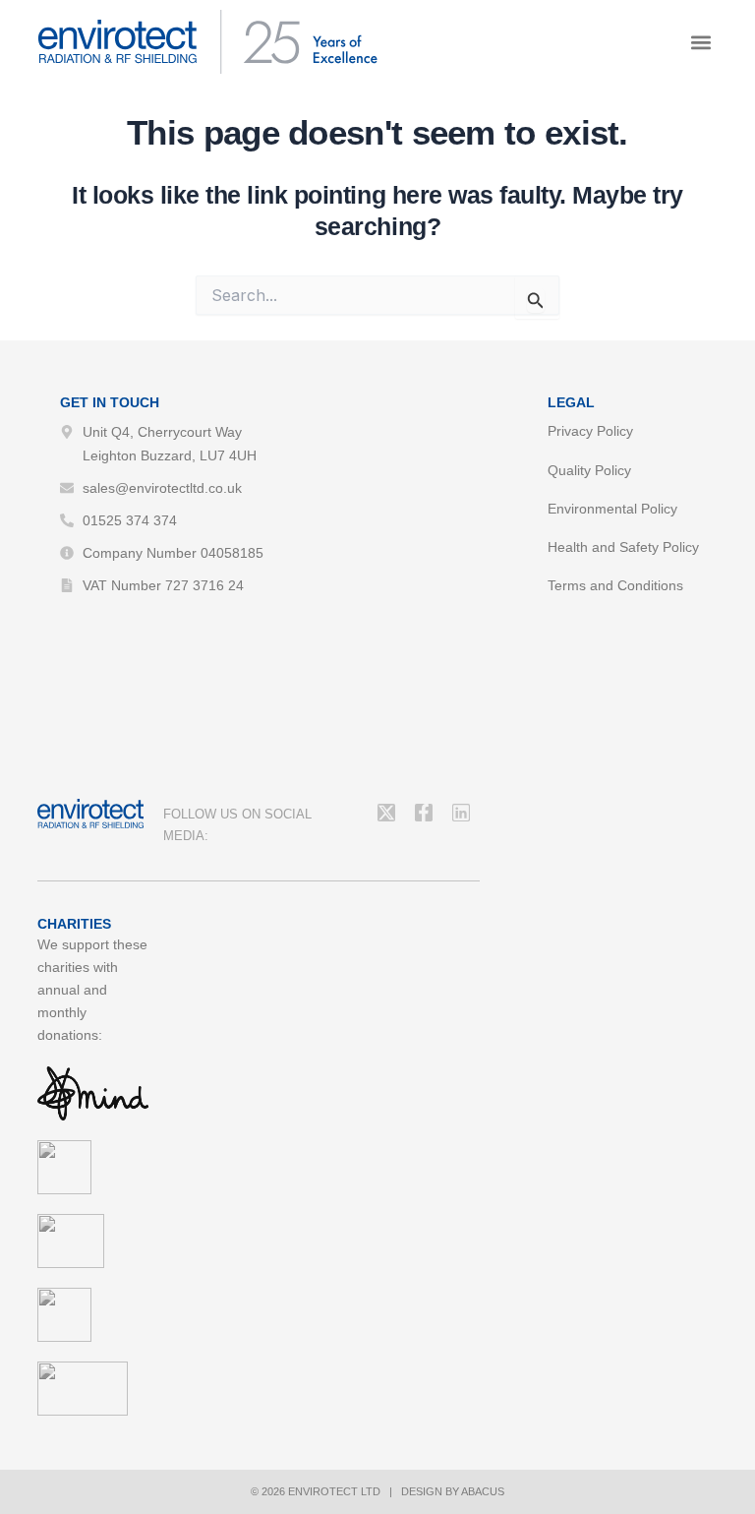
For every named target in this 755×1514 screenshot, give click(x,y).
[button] (701, 42)
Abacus (482, 1491)
